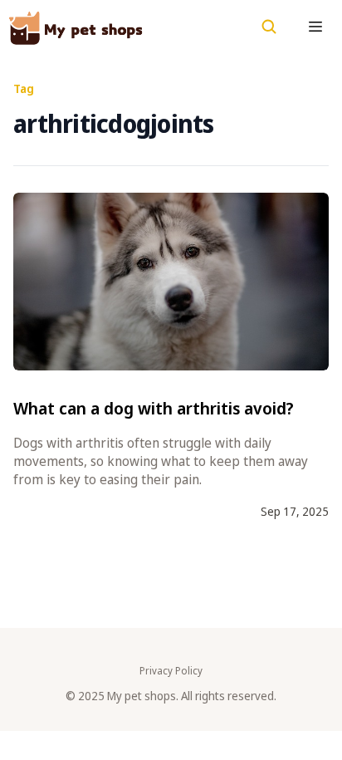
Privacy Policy (171, 671)
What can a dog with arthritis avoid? (153, 408)
